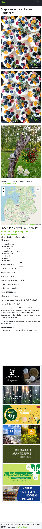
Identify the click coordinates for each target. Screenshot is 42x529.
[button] (3, 188)
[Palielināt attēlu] (21, 42)
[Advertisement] (21, 349)
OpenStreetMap (30, 224)
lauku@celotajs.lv (21, 527)
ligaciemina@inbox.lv (8, 184)
